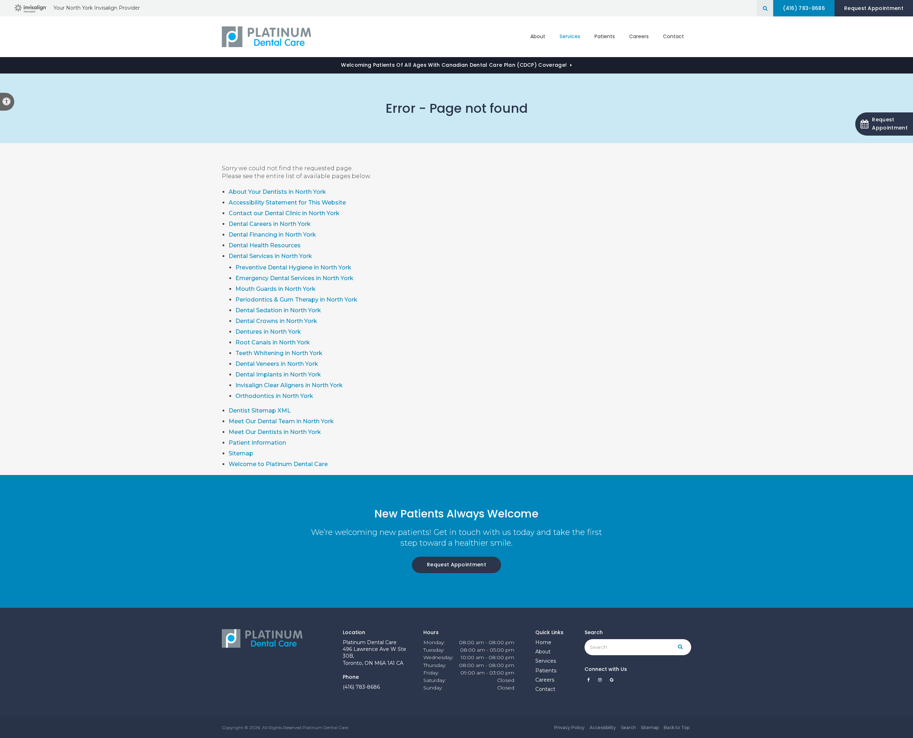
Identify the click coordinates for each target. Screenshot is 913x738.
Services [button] (570, 36)
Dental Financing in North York (272, 234)
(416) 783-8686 (361, 687)
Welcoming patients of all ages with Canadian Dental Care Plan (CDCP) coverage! (454, 65)
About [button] (537, 36)
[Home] (266, 36)
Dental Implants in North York (278, 374)
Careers (639, 36)
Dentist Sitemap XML (260, 410)
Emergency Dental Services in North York (294, 278)
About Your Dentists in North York (277, 191)
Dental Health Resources (265, 245)
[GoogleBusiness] (611, 681)
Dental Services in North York (270, 256)
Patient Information (257, 442)
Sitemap (241, 453)
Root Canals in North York (272, 342)
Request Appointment (873, 8)
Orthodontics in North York (274, 396)
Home (543, 642)
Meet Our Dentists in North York (275, 432)
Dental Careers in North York (270, 224)
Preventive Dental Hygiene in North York (293, 267)
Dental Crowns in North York (276, 321)
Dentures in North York (268, 331)
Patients (605, 36)
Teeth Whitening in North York (278, 353)
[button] (884, 124)
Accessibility (603, 727)
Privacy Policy (569, 727)
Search (628, 727)
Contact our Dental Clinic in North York (284, 213)
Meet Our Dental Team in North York (281, 421)
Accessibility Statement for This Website (287, 202)
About (543, 651)
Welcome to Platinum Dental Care (278, 464)
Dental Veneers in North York (276, 363)
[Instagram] (601, 681)
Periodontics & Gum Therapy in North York (296, 299)
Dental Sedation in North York (278, 310)
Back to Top (676, 727)
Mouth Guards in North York (275, 288)
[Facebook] (590, 681)
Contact (673, 36)
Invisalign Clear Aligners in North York (289, 385)
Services (545, 661)
